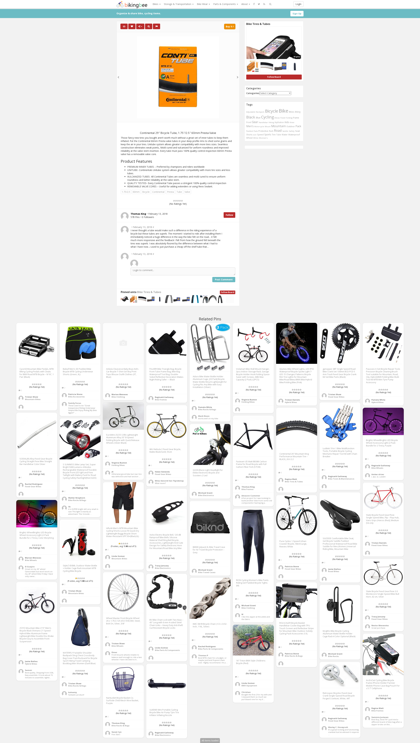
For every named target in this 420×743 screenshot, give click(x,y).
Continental (158, 191)
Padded (249, 131)
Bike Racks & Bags (207, 409)
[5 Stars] (182, 201)
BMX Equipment (249, 685)
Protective (263, 130)
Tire (274, 134)
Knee (292, 122)
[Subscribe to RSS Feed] (264, 4)
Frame (296, 117)
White (255, 138)
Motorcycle (259, 126)
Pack (298, 126)
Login (298, 4)
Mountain (278, 126)
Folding (289, 118)
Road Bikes (333, 571)
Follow (229, 214)
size (254, 134)
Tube (179, 191)
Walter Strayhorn (76, 498)
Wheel (249, 138)
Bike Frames (161, 399)
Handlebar (263, 122)
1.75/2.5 (126, 191)
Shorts (249, 134)
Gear (255, 122)
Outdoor (290, 126)
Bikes (156, 4)
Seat (297, 130)
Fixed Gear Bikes (336, 397)
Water (285, 134)
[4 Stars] (180, 201)
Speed (260, 134)
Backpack (260, 112)
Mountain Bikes (33, 399)
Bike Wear (202, 4)
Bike (283, 111)
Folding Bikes (248, 402)
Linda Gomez (118, 556)
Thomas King (248, 487)
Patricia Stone (75, 394)
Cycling (267, 117)
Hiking (271, 122)
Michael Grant (205, 493)
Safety (291, 131)
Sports (267, 134)
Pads (256, 131)
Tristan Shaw (31, 397)
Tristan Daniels (292, 400)
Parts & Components (224, 4)
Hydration (279, 122)
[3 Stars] (178, 201)
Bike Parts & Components (167, 650)
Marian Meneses (120, 394)
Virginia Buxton (249, 399)
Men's (250, 126)
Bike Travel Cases (206, 572)
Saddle (285, 131)
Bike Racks (333, 656)
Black (250, 117)
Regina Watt (291, 479)
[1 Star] (174, 201)
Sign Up (297, 13)
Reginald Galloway (164, 397)
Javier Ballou (334, 569)
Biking (297, 111)
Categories (252, 93)
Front (248, 122)
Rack (271, 131)
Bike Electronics (206, 495)
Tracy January (162, 565)
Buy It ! (230, 26)
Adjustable (250, 112)
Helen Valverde (162, 471)
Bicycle (146, 191)
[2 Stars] (176, 201)
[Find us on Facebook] (254, 4)
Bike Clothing (118, 397)
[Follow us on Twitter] (259, 4)
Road (278, 130)
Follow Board (227, 292)
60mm (136, 191)
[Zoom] (148, 26)
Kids (286, 122)
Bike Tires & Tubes (149, 292)
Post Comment (224, 279)
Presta (170, 191)
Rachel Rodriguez (33, 484)
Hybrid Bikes (291, 402)
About (244, 4)
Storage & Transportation (178, 4)
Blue (258, 117)
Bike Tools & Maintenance (341, 479)
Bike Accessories (76, 396)
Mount (268, 126)
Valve (187, 191)
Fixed (282, 118)
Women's (263, 138)
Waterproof (294, 134)
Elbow (277, 118)
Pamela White (205, 407)
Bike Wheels (377, 468)
